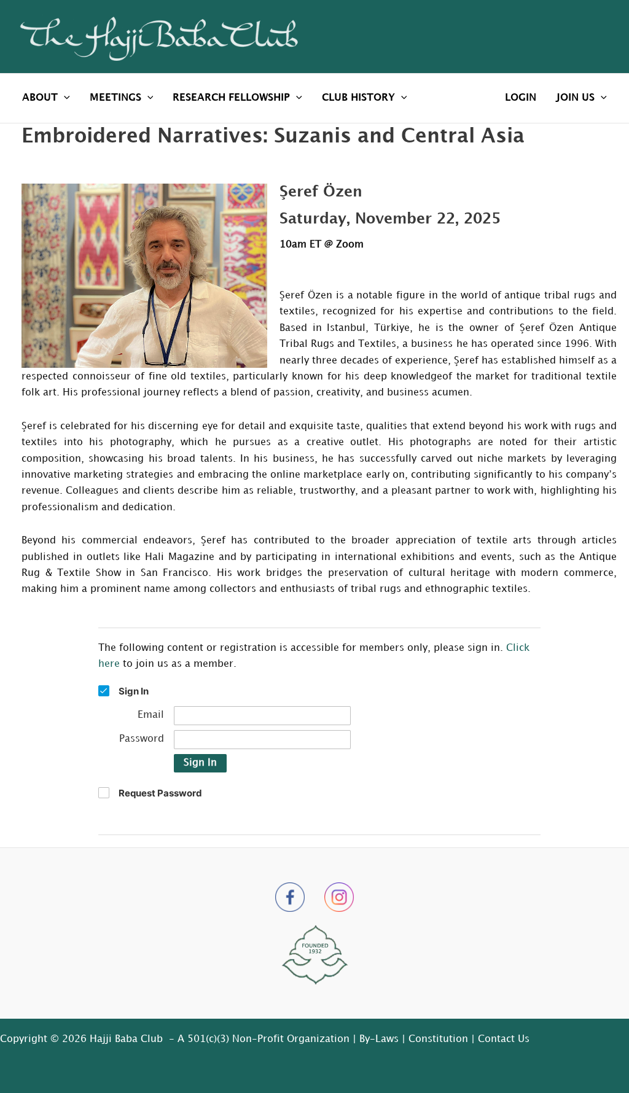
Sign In (200, 763)
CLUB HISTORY (358, 98)
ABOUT (40, 98)
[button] (64, 98)
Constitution (438, 1039)
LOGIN (520, 98)
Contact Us (503, 1039)
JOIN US (575, 98)
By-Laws (379, 1039)
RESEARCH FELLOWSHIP (231, 98)
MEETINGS (115, 98)
